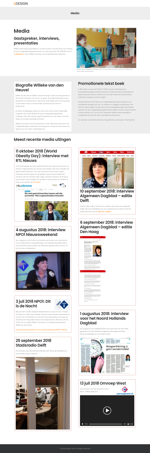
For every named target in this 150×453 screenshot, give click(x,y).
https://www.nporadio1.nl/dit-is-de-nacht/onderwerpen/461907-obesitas (41, 330)
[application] (107, 410)
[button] (107, 410)
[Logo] (21, 3)
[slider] (105, 424)
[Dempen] (128, 424)
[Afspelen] (83, 424)
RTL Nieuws (37, 182)
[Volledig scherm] (132, 424)
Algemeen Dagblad (104, 212)
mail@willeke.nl (19, 54)
